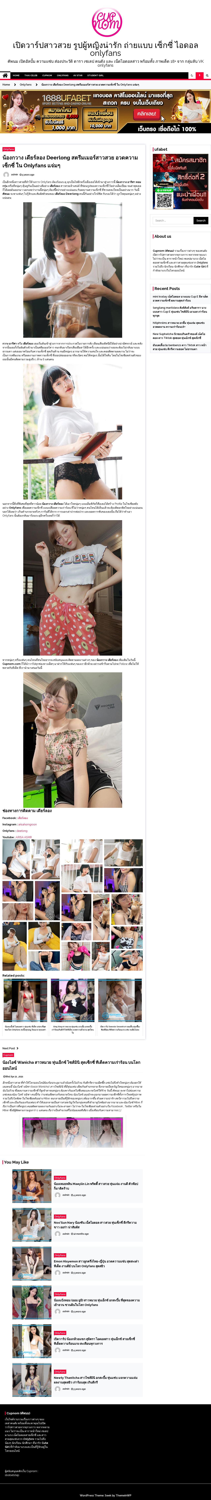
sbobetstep (12, 1475)
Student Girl (95, 75)
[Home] (5, 75)
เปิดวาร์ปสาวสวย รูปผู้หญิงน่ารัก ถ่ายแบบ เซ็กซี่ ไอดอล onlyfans (105, 49)
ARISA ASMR (24, 837)
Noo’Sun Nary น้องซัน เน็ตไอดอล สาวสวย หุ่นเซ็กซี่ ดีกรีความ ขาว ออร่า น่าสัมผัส (95, 1225)
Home (16, 75)
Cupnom (47, 75)
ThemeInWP (123, 1495)
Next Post (8, 1048)
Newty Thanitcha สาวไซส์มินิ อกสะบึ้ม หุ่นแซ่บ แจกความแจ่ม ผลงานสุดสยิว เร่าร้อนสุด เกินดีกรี (95, 1380)
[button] (192, 75)
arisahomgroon (27, 824)
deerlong (21, 830)
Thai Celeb (30, 75)
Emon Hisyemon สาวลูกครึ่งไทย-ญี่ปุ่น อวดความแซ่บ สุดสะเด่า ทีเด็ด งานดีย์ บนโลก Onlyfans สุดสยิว (96, 1263)
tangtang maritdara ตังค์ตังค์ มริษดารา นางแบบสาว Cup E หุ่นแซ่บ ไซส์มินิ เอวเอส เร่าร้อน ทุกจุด (180, 311)
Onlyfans (62, 75)
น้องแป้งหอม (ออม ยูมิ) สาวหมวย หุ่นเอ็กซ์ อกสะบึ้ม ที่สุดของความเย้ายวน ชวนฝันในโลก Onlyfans (97, 1302)
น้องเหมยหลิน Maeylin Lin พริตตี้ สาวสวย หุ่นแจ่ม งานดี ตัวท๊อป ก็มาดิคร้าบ (96, 1186)
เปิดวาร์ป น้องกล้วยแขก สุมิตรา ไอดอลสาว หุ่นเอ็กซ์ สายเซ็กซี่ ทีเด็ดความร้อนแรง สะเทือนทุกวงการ (94, 1341)
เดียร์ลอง (23, 818)
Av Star (77, 75)
